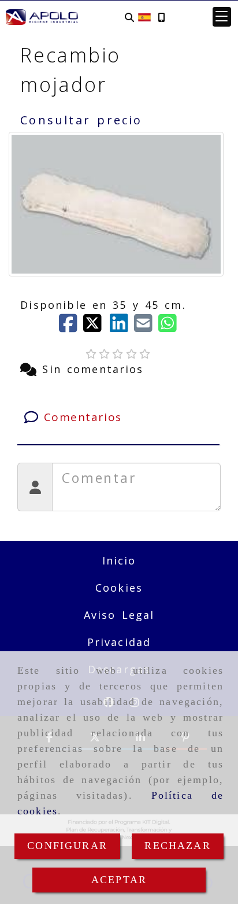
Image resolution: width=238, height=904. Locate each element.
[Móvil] (161, 17)
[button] (222, 17)
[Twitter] (96, 327)
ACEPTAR (119, 879)
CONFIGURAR (67, 845)
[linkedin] (122, 327)
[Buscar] (129, 17)
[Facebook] (71, 327)
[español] (144, 16)
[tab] (118, 417)
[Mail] (146, 327)
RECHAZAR (177, 845)
